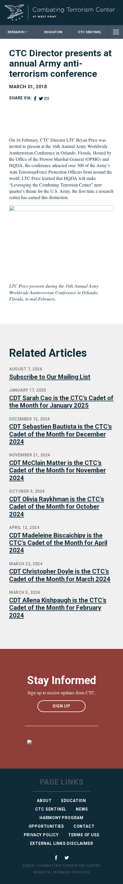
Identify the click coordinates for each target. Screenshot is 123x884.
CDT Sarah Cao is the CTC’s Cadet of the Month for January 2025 (61, 401)
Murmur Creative (71, 872)
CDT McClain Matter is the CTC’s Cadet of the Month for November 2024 (57, 470)
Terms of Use (84, 835)
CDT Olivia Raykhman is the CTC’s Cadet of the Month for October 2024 (56, 507)
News (82, 809)
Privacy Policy (41, 835)
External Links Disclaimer (61, 843)
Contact (84, 826)
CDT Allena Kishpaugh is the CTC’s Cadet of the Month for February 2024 (57, 608)
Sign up (61, 706)
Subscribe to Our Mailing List (49, 376)
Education (53, 32)
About (44, 800)
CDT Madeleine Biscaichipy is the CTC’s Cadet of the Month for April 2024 (58, 543)
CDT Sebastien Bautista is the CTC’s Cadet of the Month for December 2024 (60, 434)
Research (16, 32)
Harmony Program (61, 817)
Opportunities (46, 826)
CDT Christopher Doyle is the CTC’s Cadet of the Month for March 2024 (59, 575)
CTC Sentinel (89, 32)
